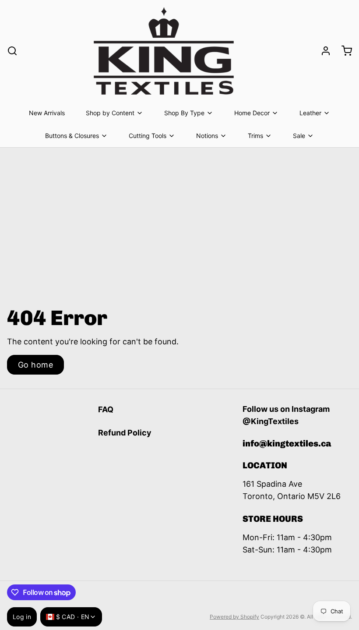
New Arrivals (47, 113)
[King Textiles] (164, 51)
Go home (35, 364)
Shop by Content (110, 113)
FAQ (105, 409)
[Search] (12, 51)
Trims (255, 135)
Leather (310, 113)
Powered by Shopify (234, 616)
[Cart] (343, 51)
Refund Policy (124, 432)
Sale (299, 135)
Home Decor (252, 113)
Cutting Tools (147, 135)
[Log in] (322, 51)
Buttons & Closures (72, 135)
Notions (207, 135)
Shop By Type (184, 113)
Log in (22, 616)
